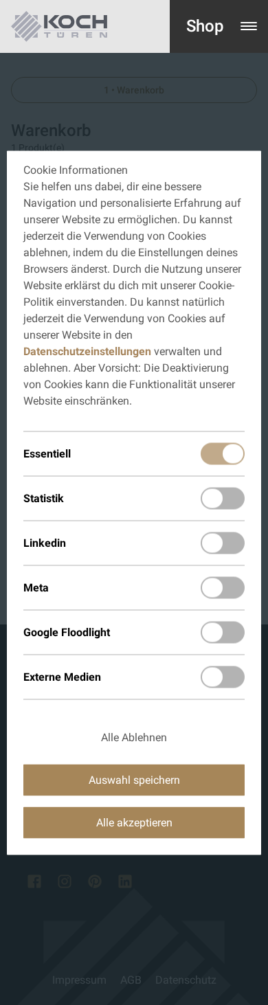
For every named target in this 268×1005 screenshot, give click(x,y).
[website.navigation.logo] (59, 26)
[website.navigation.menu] (249, 26)
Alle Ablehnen (134, 736)
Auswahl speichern (134, 779)
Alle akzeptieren (134, 821)
